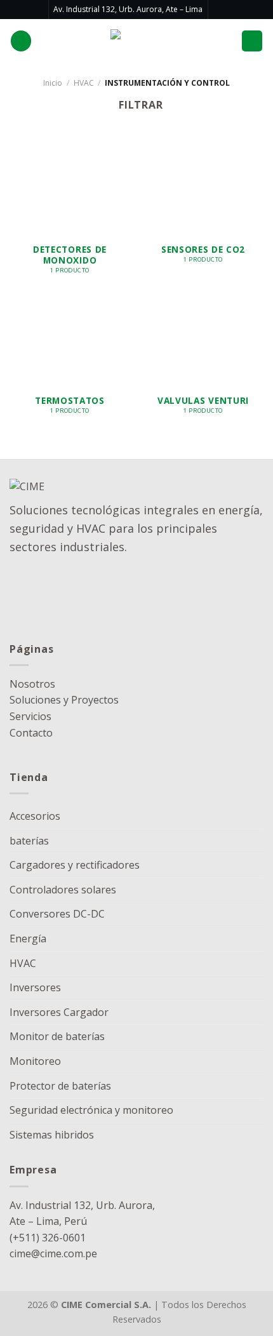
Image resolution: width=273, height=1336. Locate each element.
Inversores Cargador (59, 1012)
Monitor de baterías (57, 1036)
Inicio (52, 82)
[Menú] (252, 40)
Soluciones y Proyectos (64, 700)
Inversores (35, 987)
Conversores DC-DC (57, 914)
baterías (29, 841)
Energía (28, 938)
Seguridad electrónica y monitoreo (91, 1110)
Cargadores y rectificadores (75, 865)
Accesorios (35, 816)
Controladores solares (63, 890)
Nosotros (32, 684)
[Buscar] (21, 40)
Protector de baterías (60, 1086)
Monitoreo (35, 1061)
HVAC (84, 82)
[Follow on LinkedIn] (219, 9)
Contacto (31, 733)
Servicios (30, 716)
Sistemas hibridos (52, 1135)
